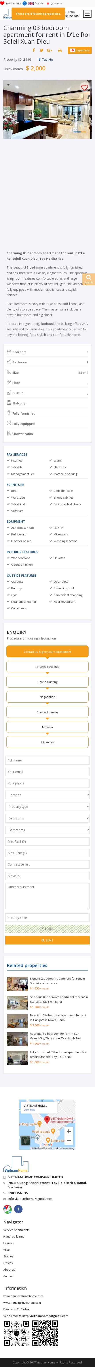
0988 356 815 (70, 16)
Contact (8, 1276)
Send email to (35, 1316)
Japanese (83, 50)
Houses (8, 1243)
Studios (8, 1256)
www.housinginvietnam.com (22, 1303)
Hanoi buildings (13, 1236)
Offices (8, 1263)
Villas (6, 1250)
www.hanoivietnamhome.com (23, 1296)
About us (9, 1270)
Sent (49, 940)
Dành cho (16, 1309)
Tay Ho (47, 59)
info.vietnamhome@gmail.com (30, 1199)
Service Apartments (16, 1230)
